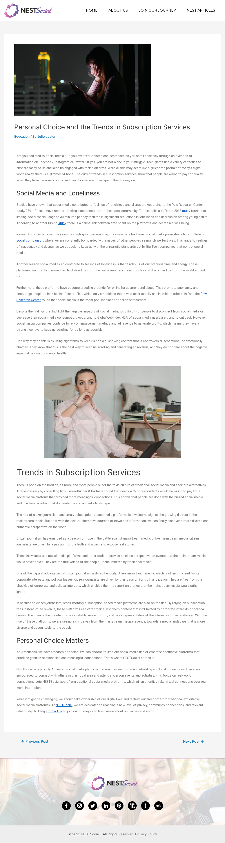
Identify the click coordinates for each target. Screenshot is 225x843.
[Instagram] (79, 805)
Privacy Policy (146, 834)
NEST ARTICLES (201, 10)
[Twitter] (92, 805)
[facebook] (66, 805)
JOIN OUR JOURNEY (157, 10)
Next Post (193, 741)
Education (22, 136)
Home (92, 10)
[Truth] (132, 805)
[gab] (158, 805)
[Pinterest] (119, 805)
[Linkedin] (106, 805)
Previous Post (34, 741)
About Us (118, 10)
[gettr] (145, 805)
